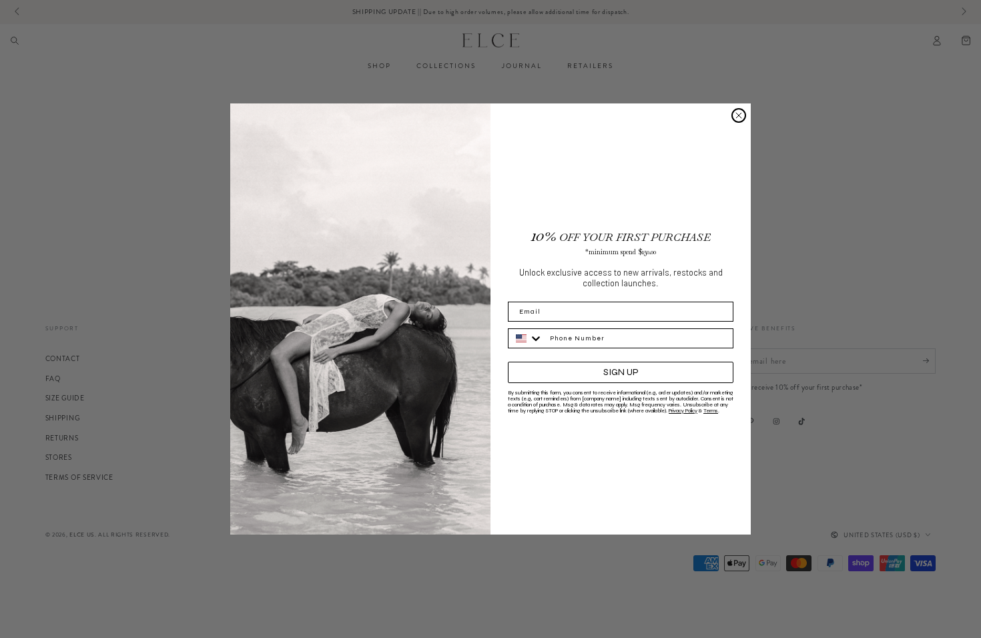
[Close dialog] (738, 115)
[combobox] (526, 338)
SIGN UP (621, 372)
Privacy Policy (683, 411)
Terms (710, 411)
